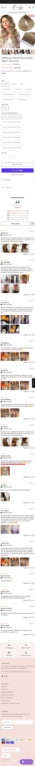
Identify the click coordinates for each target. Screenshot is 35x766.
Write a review (15, 223)
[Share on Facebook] (8, 187)
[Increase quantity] (14, 157)
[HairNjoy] (17, 7)
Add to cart (17, 164)
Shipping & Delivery (7, 692)
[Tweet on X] (5, 187)
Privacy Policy (5, 700)
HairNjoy (7, 760)
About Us (4, 686)
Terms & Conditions (7, 698)
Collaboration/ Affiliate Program (10, 703)
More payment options (17, 174)
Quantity (4, 153)
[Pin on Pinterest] (10, 187)
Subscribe (7, 727)
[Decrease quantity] (3, 157)
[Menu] (2, 7)
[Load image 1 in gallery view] (17, 31)
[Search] (6, 7)
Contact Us (4, 689)
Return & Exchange (7, 695)
